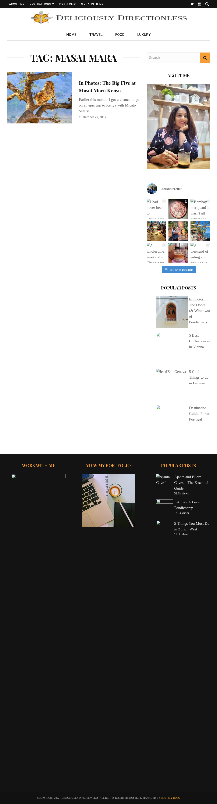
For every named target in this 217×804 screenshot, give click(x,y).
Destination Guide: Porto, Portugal (199, 413)
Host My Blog (170, 797)
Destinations (40, 4)
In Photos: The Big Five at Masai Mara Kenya (107, 86)
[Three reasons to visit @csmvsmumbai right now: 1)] (178, 209)
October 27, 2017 (95, 117)
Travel (96, 34)
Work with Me (92, 4)
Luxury (144, 34)
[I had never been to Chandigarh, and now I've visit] (156, 209)
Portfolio (67, 4)
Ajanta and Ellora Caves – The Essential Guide (191, 482)
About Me (17, 4)
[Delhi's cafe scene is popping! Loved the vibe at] (178, 253)
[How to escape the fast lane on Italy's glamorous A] (200, 231)
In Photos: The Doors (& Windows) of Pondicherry (199, 310)
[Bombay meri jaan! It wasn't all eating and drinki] (200, 209)
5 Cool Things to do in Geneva (199, 377)
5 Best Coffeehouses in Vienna (199, 341)
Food (120, 34)
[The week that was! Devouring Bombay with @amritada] (156, 231)
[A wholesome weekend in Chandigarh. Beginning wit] (156, 253)
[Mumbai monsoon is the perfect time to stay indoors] (178, 231)
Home (71, 34)
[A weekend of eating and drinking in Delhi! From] (200, 253)
